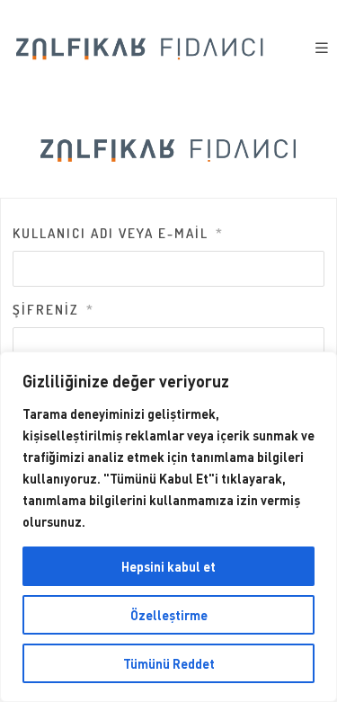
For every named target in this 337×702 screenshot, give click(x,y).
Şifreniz (53, 309)
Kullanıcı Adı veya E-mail (118, 233)
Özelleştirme (169, 615)
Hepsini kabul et (168, 566)
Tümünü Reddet (169, 663)
